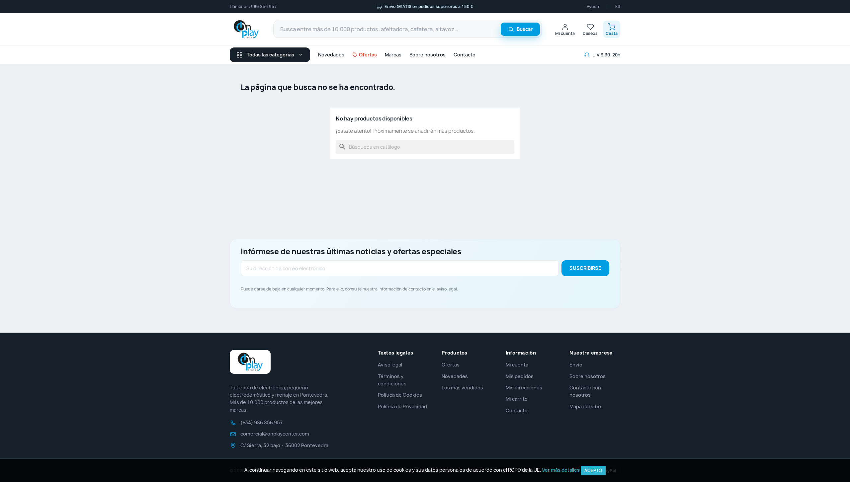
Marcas (393, 54)
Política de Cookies (400, 395)
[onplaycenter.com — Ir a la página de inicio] (246, 29)
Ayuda (593, 6)
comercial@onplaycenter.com (274, 434)
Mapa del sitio (585, 406)
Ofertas (451, 365)
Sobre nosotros (427, 54)
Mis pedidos (520, 376)
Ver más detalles (561, 470)
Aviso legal (390, 365)
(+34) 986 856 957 (261, 422)
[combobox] (407, 29)
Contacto (464, 54)
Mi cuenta (517, 365)
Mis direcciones (524, 387)
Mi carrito (517, 399)
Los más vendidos (462, 387)
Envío (575, 365)
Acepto (593, 470)
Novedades (331, 54)
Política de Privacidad (402, 406)
